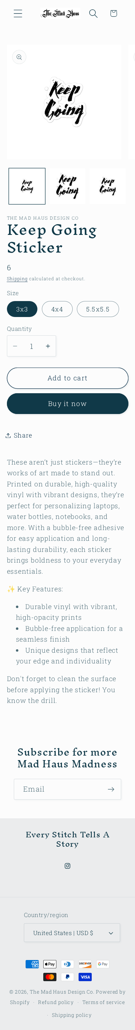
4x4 (57, 309)
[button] (18, 13)
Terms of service (103, 1002)
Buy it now (67, 403)
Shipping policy (72, 1015)
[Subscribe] (111, 789)
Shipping (17, 278)
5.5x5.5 (98, 309)
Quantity (19, 329)
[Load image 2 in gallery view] (68, 186)
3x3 (22, 309)
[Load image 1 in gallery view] (27, 186)
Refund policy (56, 1002)
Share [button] (23, 435)
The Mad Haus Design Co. (62, 991)
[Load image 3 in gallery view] (108, 186)
